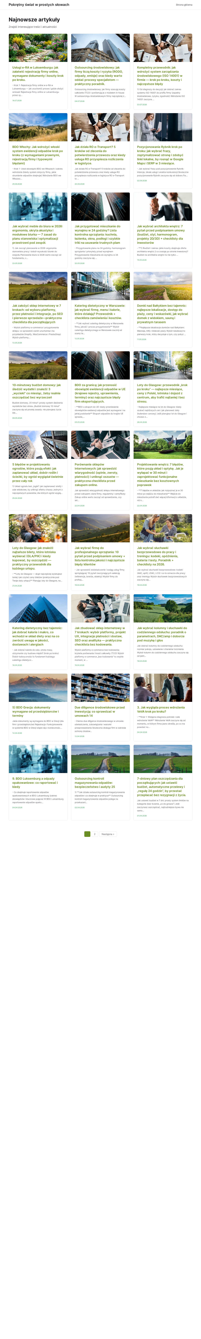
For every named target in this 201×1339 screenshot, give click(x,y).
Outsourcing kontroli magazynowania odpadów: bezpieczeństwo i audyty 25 (95, 783)
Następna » (108, 834)
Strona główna (184, 4)
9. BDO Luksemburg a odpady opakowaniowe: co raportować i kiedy (35, 783)
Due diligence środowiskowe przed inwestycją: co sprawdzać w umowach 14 (100, 711)
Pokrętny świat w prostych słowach (39, 4)
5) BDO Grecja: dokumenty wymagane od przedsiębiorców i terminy (35, 711)
